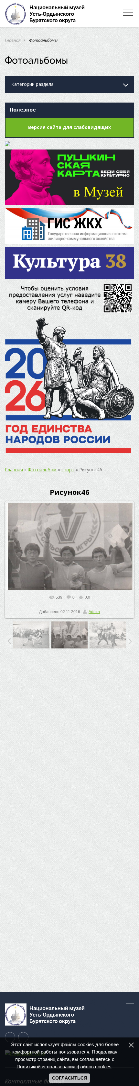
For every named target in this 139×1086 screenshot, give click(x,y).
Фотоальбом (42, 469)
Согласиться (69, 1078)
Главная (13, 40)
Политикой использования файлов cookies (64, 1066)
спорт (67, 469)
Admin (94, 612)
